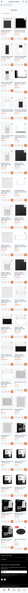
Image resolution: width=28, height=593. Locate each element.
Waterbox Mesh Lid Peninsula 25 (5, 436)
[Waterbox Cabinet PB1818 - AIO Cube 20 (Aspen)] (7, 75)
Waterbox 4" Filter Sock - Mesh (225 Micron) (20, 488)
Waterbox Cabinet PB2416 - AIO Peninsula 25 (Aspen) (7, 137)
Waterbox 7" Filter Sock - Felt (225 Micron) (20, 514)
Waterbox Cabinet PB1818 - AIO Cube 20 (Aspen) (7, 83)
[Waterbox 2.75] (21, 428)
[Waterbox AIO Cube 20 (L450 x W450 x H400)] (21, 23)
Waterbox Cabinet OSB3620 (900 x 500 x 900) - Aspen (6, 219)
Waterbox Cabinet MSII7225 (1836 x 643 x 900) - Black (20, 356)
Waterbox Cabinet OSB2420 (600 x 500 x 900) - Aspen (6, 165)
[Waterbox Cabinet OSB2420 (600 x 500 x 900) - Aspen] (7, 155)
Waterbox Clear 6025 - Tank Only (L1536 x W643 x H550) (21, 301)
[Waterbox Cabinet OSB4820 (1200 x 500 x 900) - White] (7, 292)
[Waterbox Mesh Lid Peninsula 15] (21, 402)
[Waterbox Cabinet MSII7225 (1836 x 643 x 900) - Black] (21, 347)
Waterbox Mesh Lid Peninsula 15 (19, 410)
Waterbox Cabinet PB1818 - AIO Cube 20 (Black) (7, 57)
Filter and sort (6, 13)
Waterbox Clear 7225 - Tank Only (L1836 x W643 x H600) (7, 356)
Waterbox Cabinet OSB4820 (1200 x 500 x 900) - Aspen (6, 274)
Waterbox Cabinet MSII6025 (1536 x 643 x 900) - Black (6, 329)
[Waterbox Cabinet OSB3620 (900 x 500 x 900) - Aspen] (7, 210)
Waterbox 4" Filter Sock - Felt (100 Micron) (20, 462)
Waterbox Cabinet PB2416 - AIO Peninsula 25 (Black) (21, 110)
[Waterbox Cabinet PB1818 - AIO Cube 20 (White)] (21, 49)
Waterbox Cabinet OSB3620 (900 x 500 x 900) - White (6, 247)
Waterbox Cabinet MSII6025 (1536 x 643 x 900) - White (20, 329)
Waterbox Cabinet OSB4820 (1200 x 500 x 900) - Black (20, 274)
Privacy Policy (20, 574)
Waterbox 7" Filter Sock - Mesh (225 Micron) (7, 540)
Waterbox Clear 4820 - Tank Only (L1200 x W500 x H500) (21, 247)
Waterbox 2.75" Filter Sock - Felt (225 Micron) (7, 462)
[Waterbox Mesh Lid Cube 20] (7, 402)
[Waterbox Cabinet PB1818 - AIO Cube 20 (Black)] (7, 49)
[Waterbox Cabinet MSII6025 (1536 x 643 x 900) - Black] (7, 319)
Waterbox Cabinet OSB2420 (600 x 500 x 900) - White (6, 192)
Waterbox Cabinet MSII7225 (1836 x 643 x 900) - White (6, 383)
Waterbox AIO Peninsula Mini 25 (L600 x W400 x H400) (20, 84)
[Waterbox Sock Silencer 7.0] (21, 531)
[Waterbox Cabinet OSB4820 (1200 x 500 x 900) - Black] (21, 265)
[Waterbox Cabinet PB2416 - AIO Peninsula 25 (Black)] (21, 102)
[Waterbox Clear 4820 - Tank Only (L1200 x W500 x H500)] (21, 237)
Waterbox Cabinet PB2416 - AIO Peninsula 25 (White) (7, 110)
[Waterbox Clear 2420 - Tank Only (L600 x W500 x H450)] (21, 128)
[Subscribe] (25, 572)
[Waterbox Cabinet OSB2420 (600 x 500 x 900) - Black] (21, 155)
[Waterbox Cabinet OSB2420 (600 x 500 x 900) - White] (7, 183)
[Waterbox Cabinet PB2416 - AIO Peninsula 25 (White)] (7, 102)
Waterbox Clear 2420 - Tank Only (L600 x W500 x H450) (20, 137)
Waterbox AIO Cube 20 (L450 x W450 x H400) (20, 31)
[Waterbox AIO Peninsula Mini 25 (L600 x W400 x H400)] (21, 75)
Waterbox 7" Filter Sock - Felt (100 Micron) (7, 514)
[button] (26, 1)
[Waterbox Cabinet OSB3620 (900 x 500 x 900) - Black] (21, 210)
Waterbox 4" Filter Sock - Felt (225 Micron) (7, 488)
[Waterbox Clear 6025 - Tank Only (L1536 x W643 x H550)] (21, 292)
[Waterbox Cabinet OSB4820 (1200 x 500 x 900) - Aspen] (7, 265)
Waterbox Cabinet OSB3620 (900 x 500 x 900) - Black (20, 219)
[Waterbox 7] (7, 505)
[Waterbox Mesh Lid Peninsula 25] (7, 428)
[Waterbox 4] (21, 453)
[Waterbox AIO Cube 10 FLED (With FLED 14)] (7, 23)
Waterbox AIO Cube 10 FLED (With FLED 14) (6, 31)
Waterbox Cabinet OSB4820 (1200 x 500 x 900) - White (6, 301)
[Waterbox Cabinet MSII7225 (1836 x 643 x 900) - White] (7, 374)
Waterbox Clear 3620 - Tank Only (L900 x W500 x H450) (20, 192)
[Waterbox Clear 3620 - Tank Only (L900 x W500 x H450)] (21, 183)
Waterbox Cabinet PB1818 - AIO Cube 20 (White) (21, 57)
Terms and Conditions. (5, 576)
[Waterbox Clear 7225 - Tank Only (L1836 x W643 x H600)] (7, 347)
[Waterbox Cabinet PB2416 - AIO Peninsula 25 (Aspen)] (7, 128)
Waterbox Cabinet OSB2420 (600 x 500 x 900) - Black (20, 165)
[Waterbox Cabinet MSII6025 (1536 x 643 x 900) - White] (21, 319)
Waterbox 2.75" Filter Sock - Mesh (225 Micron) (21, 436)
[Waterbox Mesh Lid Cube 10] (21, 374)
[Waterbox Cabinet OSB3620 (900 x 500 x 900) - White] (7, 237)
